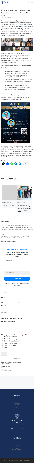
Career (17, 407)
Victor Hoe (18, 26)
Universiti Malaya (13, 460)
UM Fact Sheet (17, 405)
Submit (4, 353)
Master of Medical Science (11, 341)
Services (17, 450)
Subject (4, 312)
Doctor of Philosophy (10, 345)
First (2, 302)
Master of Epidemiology (10, 339)
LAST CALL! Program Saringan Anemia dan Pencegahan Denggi (15, 225)
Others (5, 347)
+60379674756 (4, 369)
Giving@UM (17, 446)
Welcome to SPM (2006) (8, 205)
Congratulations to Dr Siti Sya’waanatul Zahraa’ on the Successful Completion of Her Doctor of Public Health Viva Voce (15, 237)
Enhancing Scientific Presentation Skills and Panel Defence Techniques (16, 227)
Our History (17, 404)
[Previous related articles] (28, 181)
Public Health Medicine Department (13, 21)
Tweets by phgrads (17, 358)
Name (3, 297)
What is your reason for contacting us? (13, 335)
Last (19, 302)
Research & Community (17, 449)
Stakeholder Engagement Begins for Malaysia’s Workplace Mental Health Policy (16, 233)
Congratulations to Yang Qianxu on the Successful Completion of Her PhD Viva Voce (17, 230)
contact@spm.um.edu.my (6, 370)
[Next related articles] (31, 181)
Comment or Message (8, 321)
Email (3, 305)
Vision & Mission (17, 403)
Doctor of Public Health (10, 343)
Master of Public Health (10, 336)
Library (17, 448)
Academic (17, 445)
